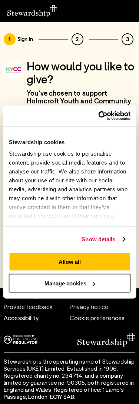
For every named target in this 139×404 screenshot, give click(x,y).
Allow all (70, 261)
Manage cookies (65, 283)
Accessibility (21, 317)
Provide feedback (28, 306)
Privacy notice (89, 306)
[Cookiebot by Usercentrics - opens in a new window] (98, 116)
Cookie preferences (97, 317)
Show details (98, 239)
